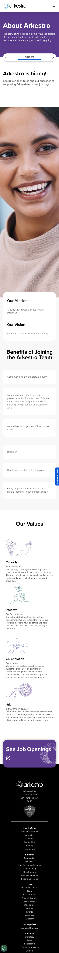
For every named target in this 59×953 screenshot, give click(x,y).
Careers (29, 57)
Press (29, 940)
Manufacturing (29, 868)
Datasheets (29, 901)
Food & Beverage (29, 878)
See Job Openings (28, 749)
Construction (29, 872)
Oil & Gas (29, 861)
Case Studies (29, 894)
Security (29, 845)
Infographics (29, 904)
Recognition (29, 842)
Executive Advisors (29, 947)
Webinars (29, 915)
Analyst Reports (29, 898)
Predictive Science (29, 831)
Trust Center (29, 849)
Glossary (30, 918)
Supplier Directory (29, 928)
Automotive (29, 858)
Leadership (29, 943)
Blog (29, 891)
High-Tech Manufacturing (29, 865)
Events (29, 911)
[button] (6, 57)
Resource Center (29, 887)
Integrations (29, 835)
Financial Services (29, 875)
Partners (29, 838)
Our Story (29, 936)
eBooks (29, 908)
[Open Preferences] (4, 948)
